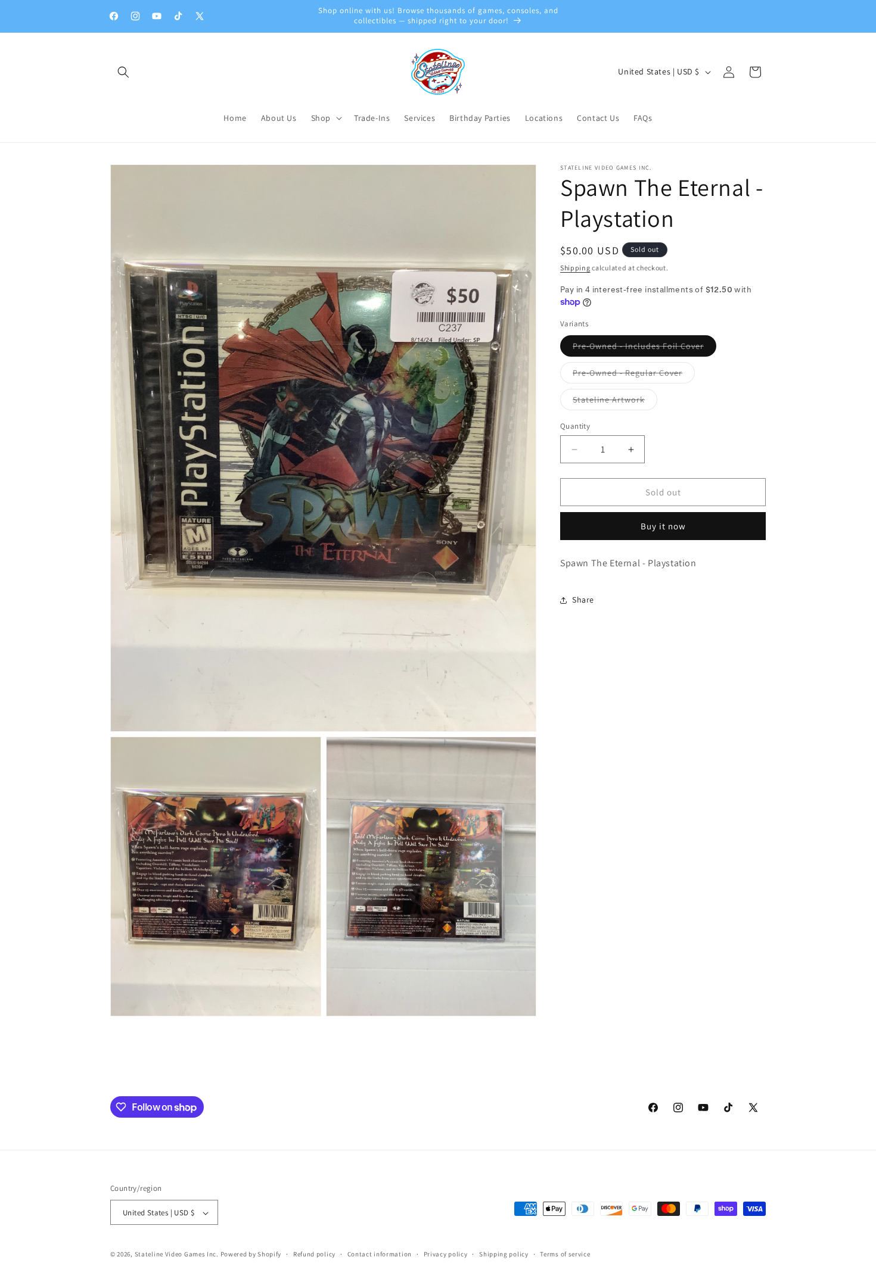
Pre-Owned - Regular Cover (634, 375)
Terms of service (565, 1254)
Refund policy (314, 1254)
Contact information (379, 1254)
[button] (123, 72)
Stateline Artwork (615, 402)
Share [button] (583, 599)
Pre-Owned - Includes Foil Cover (644, 348)
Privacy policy (446, 1254)
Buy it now (663, 526)
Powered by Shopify (251, 1254)
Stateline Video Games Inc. (177, 1254)
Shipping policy (504, 1254)
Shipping (575, 267)
